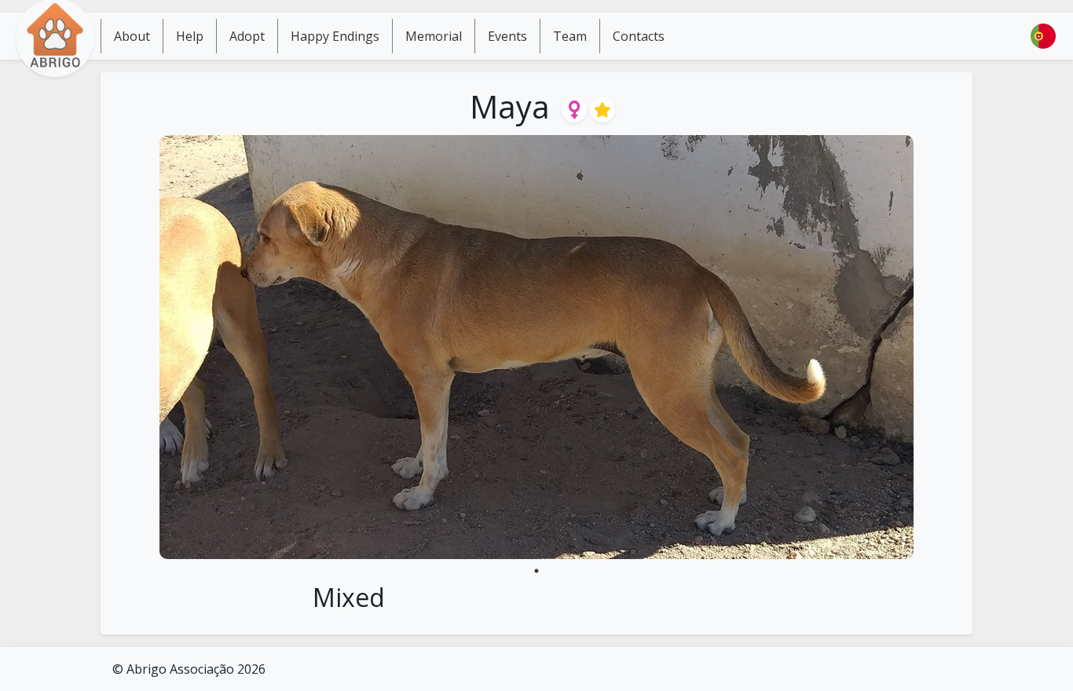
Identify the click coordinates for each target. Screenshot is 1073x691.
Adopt (247, 36)
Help (189, 36)
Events (507, 36)
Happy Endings (335, 36)
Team (570, 36)
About (132, 36)
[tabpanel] (536, 347)
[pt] (1043, 36)
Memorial (433, 36)
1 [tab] (536, 571)
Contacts (639, 36)
